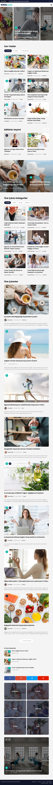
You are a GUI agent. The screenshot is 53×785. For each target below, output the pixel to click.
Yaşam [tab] (14, 202)
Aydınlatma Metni (44, 783)
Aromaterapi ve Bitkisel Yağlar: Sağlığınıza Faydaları (24, 493)
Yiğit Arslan (6, 154)
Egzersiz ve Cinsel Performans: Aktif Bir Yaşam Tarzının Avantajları (14, 248)
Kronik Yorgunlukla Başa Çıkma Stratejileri (23, 667)
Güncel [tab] (8, 50)
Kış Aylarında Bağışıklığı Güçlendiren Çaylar (13, 185)
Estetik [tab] (20, 202)
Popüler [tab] (16, 50)
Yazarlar (39, 781)
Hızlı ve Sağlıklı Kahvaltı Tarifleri (26, 32)
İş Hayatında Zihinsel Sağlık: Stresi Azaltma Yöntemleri (24, 537)
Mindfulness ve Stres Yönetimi (14, 118)
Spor (20, 154)
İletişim (50, 783)
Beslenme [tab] (27, 202)
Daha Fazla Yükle (27, 640)
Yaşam (21, 99)
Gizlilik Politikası (49, 781)
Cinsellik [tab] (7, 202)
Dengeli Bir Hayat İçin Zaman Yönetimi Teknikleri (22, 449)
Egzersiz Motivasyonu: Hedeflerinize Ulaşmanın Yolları (24, 405)
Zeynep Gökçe (7, 99)
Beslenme (35, 37)
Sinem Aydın (21, 37)
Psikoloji (8, 32)
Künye (43, 781)
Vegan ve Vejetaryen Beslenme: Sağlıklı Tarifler (24, 659)
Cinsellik (22, 227)
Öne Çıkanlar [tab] (25, 50)
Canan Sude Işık (7, 227)
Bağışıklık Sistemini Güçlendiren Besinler (19, 625)
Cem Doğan (6, 121)
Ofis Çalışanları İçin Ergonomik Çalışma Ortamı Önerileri (22, 1)
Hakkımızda (34, 781)
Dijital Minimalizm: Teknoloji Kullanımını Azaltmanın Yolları (26, 581)
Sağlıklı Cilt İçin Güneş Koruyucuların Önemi (20, 361)
